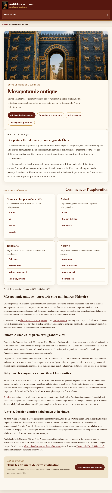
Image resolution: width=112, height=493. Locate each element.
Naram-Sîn (67, 225)
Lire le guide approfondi (21, 122)
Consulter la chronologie (50, 115)
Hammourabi (15, 266)
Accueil (5, 24)
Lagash (12, 232)
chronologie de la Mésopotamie (33, 320)
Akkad (65, 212)
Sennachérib (68, 279)
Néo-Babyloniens (17, 279)
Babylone (13, 259)
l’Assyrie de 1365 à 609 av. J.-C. (90, 446)
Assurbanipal (68, 272)
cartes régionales (60, 320)
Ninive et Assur (69, 266)
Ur (10, 219)
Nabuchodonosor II (18, 272)
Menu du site (10, 14)
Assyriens (67, 259)
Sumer (12, 212)
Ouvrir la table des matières (89, 467)
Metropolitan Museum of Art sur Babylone (42, 446)
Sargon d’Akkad (69, 219)
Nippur (12, 225)
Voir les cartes (74, 115)
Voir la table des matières (21, 115)
